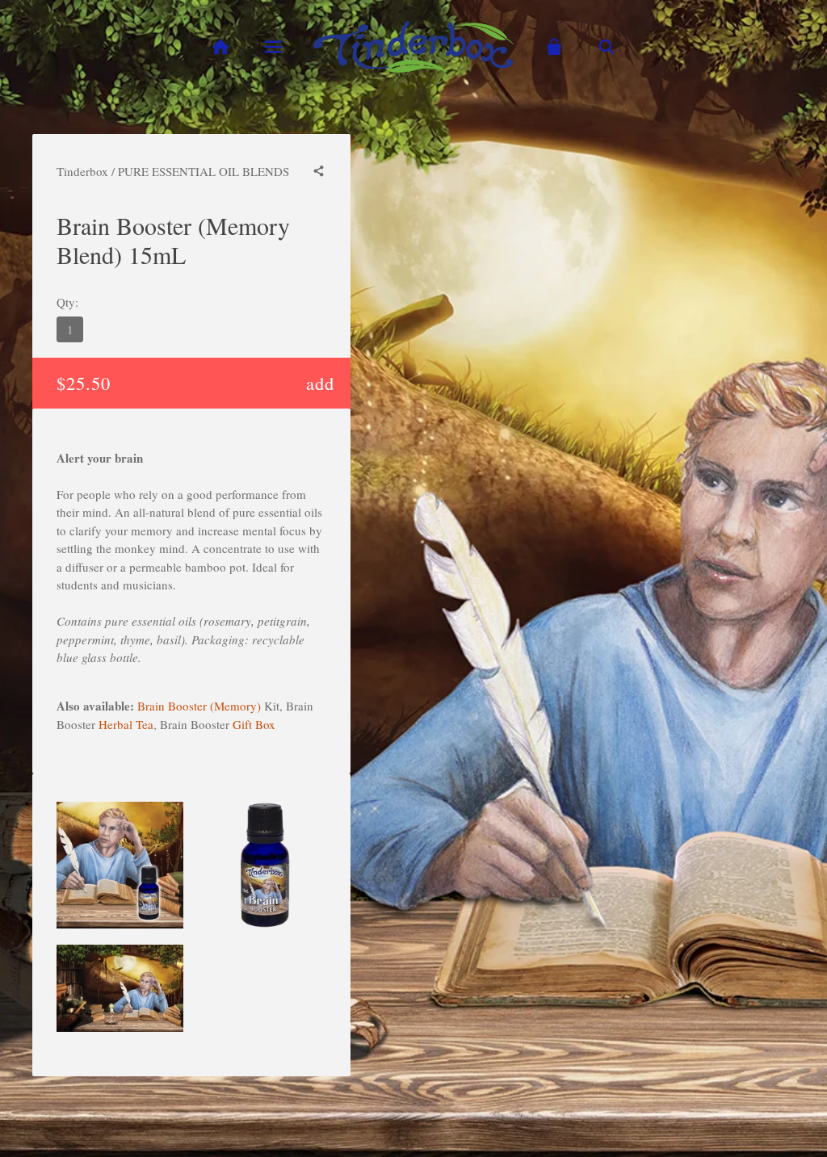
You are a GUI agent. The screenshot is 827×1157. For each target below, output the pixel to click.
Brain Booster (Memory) (199, 706)
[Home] (220, 47)
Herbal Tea (126, 724)
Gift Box (254, 724)
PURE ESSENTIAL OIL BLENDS (203, 171)
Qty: (67, 302)
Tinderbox (82, 171)
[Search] (606, 47)
